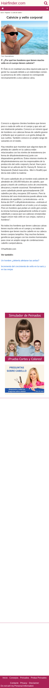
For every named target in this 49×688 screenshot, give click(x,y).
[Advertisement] (24, 100)
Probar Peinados (39, 678)
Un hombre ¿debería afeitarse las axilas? (20, 260)
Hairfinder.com (13, 3)
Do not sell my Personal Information (17, 686)
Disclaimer (34, 683)
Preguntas (7, 12)
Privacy (23, 683)
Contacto (14, 683)
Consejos (13, 678)
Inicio (2, 12)
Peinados (24, 678)
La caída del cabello (16, 12)
